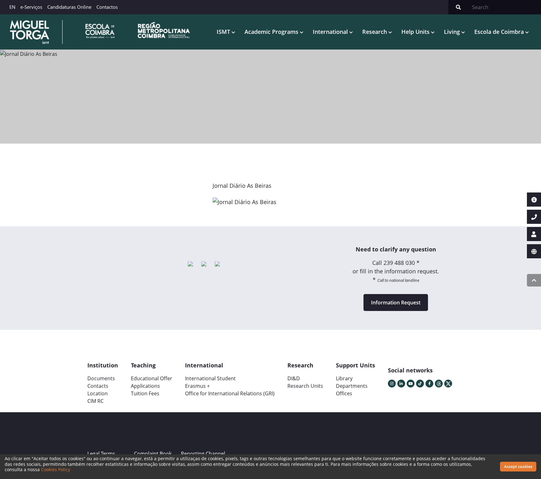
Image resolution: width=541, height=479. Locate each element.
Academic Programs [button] (272, 31)
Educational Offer (151, 378)
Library (344, 378)
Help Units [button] (416, 31)
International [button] (331, 31)
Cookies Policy (55, 469)
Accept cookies (518, 466)
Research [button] (375, 31)
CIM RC (95, 400)
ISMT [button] (224, 31)
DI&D (293, 378)
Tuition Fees (145, 393)
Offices (344, 393)
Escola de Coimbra (499, 31)
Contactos (107, 7)
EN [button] (12, 7)
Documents (101, 378)
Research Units (305, 385)
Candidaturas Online (69, 7)
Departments (352, 385)
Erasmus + (197, 385)
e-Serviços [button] (31, 7)
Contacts (97, 385)
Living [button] (452, 31)
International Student (210, 378)
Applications (145, 385)
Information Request (395, 302)
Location (97, 393)
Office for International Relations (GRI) (230, 393)
